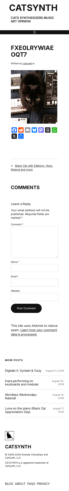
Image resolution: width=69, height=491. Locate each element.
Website (15, 290)
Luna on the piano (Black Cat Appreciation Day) (25, 410)
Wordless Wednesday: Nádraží (21, 396)
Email (14, 276)
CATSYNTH (33, 7)
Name (15, 261)
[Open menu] (34, 32)
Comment (17, 224)
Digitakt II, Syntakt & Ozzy (23, 370)
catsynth (27, 63)
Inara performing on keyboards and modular (22, 382)
